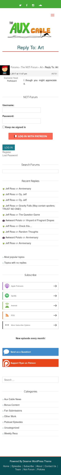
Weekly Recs (11, 433)
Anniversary (25, 188)
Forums (15, 67)
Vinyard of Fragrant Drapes (40, 220)
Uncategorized (11, 427)
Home (6, 466)
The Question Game (29, 214)
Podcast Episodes (13, 422)
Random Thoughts (28, 231)
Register (6, 152)
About (39, 466)
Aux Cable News (12, 399)
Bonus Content (12, 404)
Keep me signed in (15, 127)
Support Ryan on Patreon (23, 362)
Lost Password (10, 155)
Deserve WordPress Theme (37, 461)
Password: (8, 116)
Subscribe (29, 466)
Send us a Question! (21, 351)
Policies (41, 469)
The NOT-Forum (29, 67)
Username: (8, 105)
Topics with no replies (15, 262)
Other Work (10, 416)
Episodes (16, 466)
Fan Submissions (13, 410)
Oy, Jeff (23, 194)
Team (18, 469)
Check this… (25, 226)
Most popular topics (14, 257)
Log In (9, 147)
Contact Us (50, 466)
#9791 (54, 73)
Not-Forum (29, 469)
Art (41, 67)
